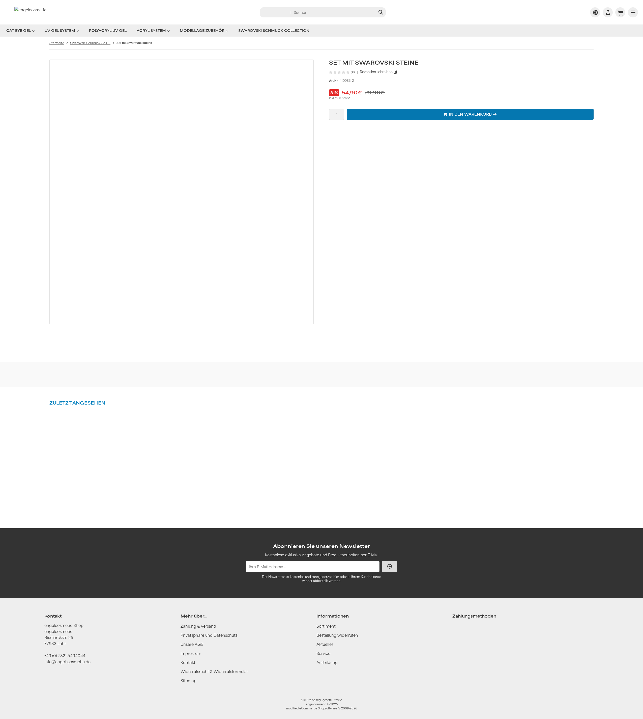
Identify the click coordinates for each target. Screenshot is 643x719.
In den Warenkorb (470, 114)
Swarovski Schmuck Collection (273, 31)
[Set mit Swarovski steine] (81, 440)
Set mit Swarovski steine (81, 484)
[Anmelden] (608, 12)
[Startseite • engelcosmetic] (30, 12)
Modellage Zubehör (202, 31)
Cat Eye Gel (18, 31)
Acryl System (151, 31)
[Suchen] (381, 12)
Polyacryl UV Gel (108, 31)
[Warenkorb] (620, 12)
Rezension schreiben (376, 72)
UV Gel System (60, 31)
